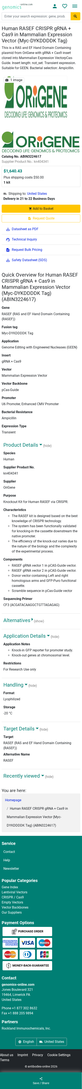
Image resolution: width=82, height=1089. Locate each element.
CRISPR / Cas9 (13, 897)
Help (6, 860)
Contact (9, 852)
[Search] (75, 16)
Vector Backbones (15, 907)
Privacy (37, 1055)
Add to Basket (43, 209)
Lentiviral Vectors (14, 892)
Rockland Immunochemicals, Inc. (26, 1028)
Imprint (22, 1055)
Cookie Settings (58, 1055)
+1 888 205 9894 (20, 1013)
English (28, 1042)
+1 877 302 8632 (24, 1008)
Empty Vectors (12, 902)
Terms (4, 1060)
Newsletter (11, 869)
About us (6, 1055)
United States (37, 194)
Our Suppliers (12, 912)
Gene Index (10, 887)
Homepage (13, 800)
